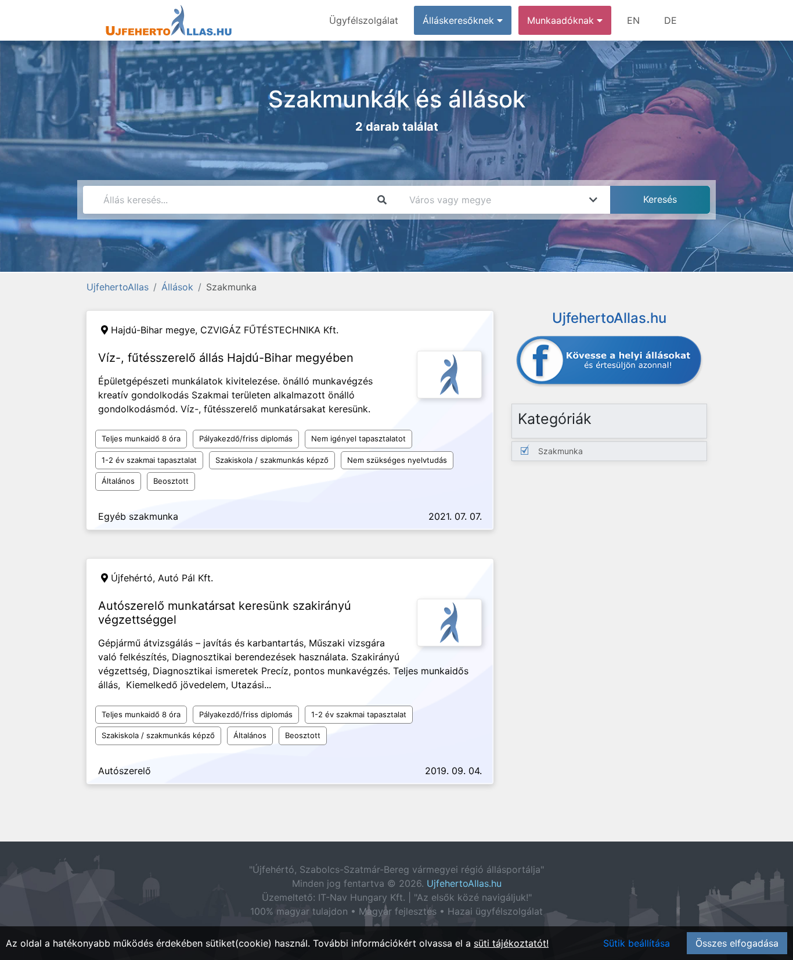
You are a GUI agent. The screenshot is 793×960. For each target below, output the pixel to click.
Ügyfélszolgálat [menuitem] (363, 20)
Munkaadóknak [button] (562, 20)
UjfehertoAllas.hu (464, 883)
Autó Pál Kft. (185, 578)
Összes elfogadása (736, 943)
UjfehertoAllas (117, 287)
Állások (177, 287)
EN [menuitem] (633, 20)
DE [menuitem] (670, 20)
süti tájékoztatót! (511, 943)
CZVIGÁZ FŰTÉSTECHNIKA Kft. (269, 330)
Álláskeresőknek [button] (460, 20)
